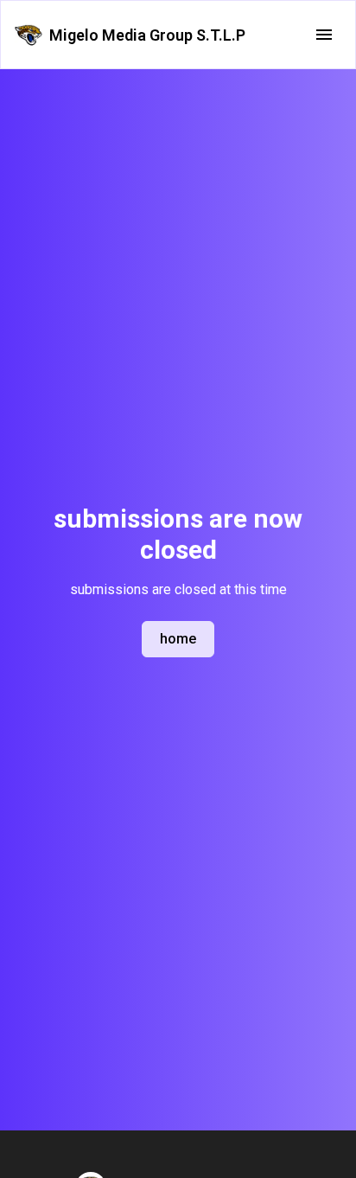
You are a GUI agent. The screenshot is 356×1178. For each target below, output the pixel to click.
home (178, 639)
